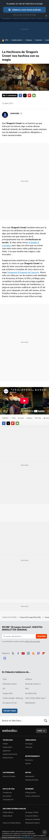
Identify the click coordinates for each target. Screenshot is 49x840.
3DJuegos (29, 744)
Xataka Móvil (7, 747)
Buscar (45, 720)
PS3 (13, 418)
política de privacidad (32, 641)
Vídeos (29, 418)
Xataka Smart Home (10, 754)
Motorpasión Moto (31, 780)
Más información (27, 837)
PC (4, 689)
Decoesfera (7, 796)
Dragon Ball (7, 693)
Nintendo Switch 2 (33, 684)
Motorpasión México (32, 823)
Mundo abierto (17, 40)
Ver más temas (9, 711)
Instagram (28, 653)
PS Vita (38, 418)
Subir (39, 731)
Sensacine (29, 760)
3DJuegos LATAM (31, 812)
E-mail (34, 95)
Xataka (5, 744)
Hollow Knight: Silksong (13, 698)
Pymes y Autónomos (32, 796)
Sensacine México (31, 816)
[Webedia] (10, 732)
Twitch (39, 653)
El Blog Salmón (30, 793)
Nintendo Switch (10, 684)
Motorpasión (29, 776)
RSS (33, 653)
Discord (5, 658)
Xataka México (8, 812)
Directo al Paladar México (12, 823)
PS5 (27, 689)
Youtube (23, 653)
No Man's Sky (31, 693)
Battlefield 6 (30, 703)
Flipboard (29, 95)
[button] (15, 113)
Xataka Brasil (7, 816)
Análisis (28, 679)
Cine (5, 679)
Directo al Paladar (9, 776)
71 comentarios (11, 95)
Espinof (28, 763)
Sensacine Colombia (32, 819)
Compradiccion (8, 799)
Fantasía (29, 40)
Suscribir (41, 636)
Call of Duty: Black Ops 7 (35, 698)
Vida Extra (28, 747)
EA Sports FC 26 (9, 703)
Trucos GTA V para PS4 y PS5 (30, 617)
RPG (6, 40)
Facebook (20, 95)
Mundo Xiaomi (8, 758)
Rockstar (38, 40)
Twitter (25, 95)
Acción (21, 418)
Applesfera (7, 751)
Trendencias (7, 793)
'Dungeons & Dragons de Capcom (23, 272)
